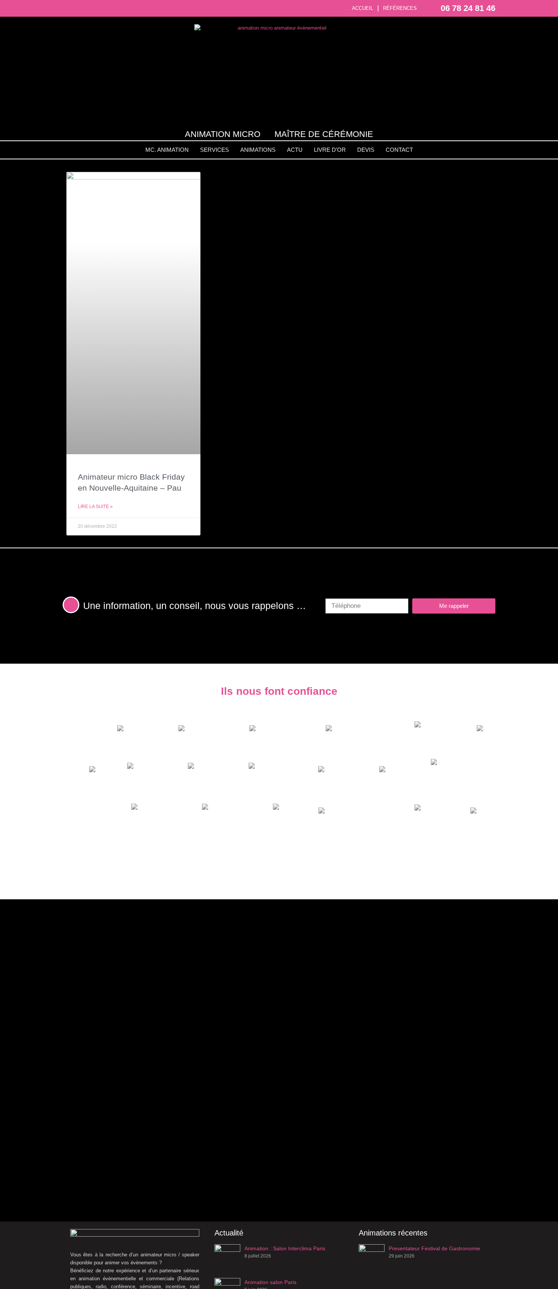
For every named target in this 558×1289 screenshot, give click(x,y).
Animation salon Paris (270, 1282)
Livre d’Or (330, 149)
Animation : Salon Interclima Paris (284, 1248)
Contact (399, 149)
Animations (258, 149)
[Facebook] (70, 8)
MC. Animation (167, 149)
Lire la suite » (95, 506)
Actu (295, 149)
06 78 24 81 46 (468, 8)
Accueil (362, 8)
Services (214, 149)
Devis (365, 149)
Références (400, 8)
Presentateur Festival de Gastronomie (434, 1248)
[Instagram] (84, 8)
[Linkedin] (96, 8)
